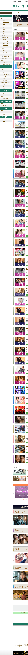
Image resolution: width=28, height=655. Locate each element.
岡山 (4, 112)
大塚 (4, 35)
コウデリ (14, 12)
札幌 (4, 94)
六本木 (4, 26)
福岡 (4, 121)
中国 (2, 110)
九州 (2, 119)
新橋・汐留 (5, 45)
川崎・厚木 (5, 52)
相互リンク (15, 646)
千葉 (2, 60)
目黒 (4, 29)
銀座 (4, 31)
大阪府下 (5, 80)
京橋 (4, 78)
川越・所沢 (5, 58)
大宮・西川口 (6, 56)
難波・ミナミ (6, 72)
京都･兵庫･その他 (5, 82)
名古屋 (4, 105)
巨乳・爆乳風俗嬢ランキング (18, 645)
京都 (4, 84)
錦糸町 (4, 39)
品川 (4, 27)
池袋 (4, 33)
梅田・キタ (5, 71)
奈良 (4, 88)
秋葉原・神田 (6, 47)
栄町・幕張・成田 (6, 64)
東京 (2, 18)
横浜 (4, 50)
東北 (2, 97)
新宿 (4, 24)
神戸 (4, 86)
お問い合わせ (20, 646)
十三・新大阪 (6, 74)
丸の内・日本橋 (6, 43)
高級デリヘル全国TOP (21, 12)
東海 (2, 103)
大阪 (2, 69)
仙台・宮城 (5, 98)
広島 (4, 114)
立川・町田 (5, 41)
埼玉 (2, 54)
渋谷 (4, 20)
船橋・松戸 (5, 62)
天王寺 (4, 76)
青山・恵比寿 (6, 22)
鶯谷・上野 (5, 37)
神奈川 (2, 49)
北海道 (2, 93)
